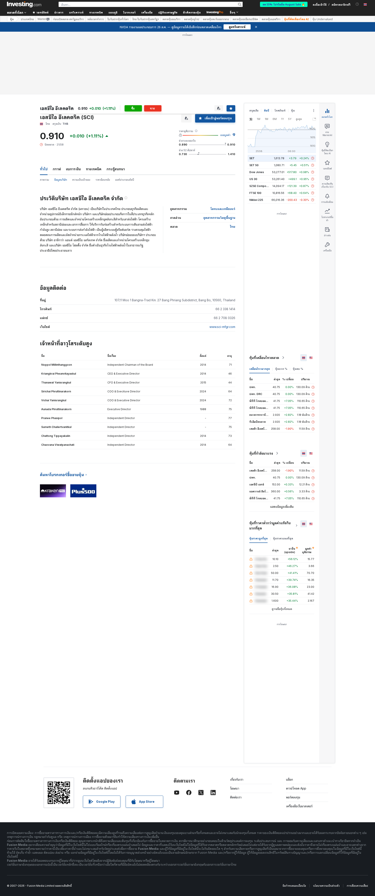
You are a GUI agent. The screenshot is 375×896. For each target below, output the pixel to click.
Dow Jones (256, 172)
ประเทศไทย (27, 19)
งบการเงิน (73, 169)
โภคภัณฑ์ (280, 110)
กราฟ (57, 169)
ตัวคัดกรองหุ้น (192, 12)
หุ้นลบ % (298, 368)
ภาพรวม (44, 179)
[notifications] (357, 4)
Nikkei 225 (256, 199)
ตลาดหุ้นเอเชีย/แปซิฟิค (245, 19)
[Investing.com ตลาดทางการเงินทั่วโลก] (24, 4)
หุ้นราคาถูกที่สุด (258, 538)
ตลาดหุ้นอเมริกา (171, 19)
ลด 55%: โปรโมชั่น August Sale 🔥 (284, 4)
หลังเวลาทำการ (95, 19)
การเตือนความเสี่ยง (357, 885)
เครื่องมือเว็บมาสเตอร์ (299, 806)
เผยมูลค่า (225, 135)
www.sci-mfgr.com (222, 327)
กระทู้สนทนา (116, 169)
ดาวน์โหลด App (296, 788)
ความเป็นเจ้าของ (81, 179)
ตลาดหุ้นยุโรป (191, 19)
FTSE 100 (255, 193)
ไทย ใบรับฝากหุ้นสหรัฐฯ (145, 19)
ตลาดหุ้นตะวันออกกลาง (216, 19)
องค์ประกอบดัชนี (124, 179)
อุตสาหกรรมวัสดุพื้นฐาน (219, 217)
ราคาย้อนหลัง (102, 179)
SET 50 (253, 165)
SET (252, 158)
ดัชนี (266, 110)
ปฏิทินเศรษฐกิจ (167, 12)
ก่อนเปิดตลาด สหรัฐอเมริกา (68, 19)
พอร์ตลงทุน (293, 797)
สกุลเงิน (253, 110)
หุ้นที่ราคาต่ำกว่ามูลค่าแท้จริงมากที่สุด (270, 525)
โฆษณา (234, 788)
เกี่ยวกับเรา (236, 779)
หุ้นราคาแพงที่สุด (283, 538)
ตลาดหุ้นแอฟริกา (271, 19)
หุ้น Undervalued (322, 19)
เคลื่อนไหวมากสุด (259, 368)
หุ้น (12, 19)
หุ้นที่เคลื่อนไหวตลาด (264, 357)
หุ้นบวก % (281, 368)
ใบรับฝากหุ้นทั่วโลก (118, 19)
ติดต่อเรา (236, 797)
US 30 (253, 179)
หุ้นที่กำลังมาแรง (261, 453)
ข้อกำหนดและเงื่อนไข (294, 885)
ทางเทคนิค (93, 169)
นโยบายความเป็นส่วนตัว (326, 885)
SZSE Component (260, 186)
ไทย (232, 226)
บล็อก (289, 779)
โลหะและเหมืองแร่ (223, 209)
